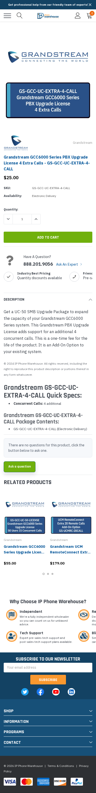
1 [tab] (44, 574)
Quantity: (11, 209)
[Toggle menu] (7, 15)
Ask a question (19, 466)
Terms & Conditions (61, 766)
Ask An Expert (67, 264)
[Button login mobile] (78, 16)
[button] (90, 4)
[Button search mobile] (20, 16)
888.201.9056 (38, 264)
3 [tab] (52, 574)
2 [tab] (48, 574)
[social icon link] (25, 692)
